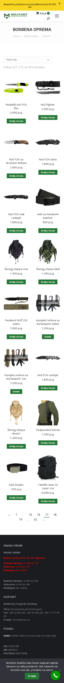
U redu (32, 676)
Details (47, 337)
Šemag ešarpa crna (16, 269)
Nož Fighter (48, 104)
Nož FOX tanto (48, 159)
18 (55, 514)
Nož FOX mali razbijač (16, 215)
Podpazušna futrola (48, 430)
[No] (59, 671)
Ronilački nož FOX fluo (16, 106)
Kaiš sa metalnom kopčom (48, 215)
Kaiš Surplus (16, 484)
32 (35, 519)
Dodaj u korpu (16, 121)
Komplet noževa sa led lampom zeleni (48, 321)
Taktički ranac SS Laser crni (48, 486)
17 (46, 514)
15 (30, 514)
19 (20, 519)
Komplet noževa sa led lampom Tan (16, 376)
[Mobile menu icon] (56, 15)
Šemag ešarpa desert (16, 431)
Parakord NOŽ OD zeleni (16, 321)
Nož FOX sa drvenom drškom (16, 161)
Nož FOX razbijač (48, 375)
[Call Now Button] (55, 675)
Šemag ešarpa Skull (48, 269)
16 (38, 514)
